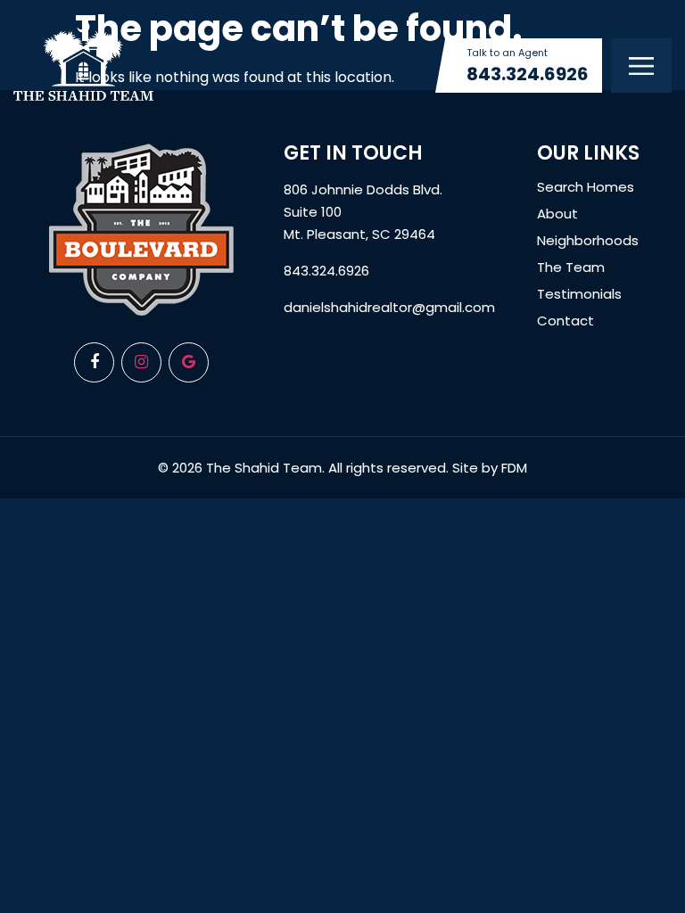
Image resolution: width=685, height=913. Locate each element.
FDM (514, 467)
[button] (641, 65)
